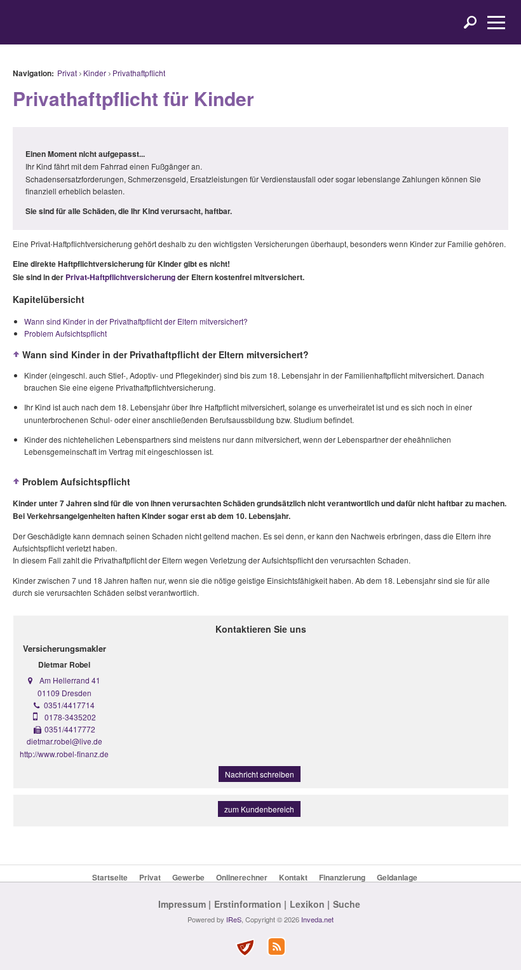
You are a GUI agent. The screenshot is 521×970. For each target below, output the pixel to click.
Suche (346, 904)
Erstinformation (247, 904)
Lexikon (307, 904)
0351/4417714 (69, 704)
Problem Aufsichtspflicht (65, 333)
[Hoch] (16, 354)
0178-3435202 (70, 716)
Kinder (94, 72)
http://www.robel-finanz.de (64, 753)
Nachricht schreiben (259, 774)
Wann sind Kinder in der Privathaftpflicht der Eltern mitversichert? (136, 321)
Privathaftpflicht (138, 72)
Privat (67, 72)
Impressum (182, 904)
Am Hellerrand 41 (69, 680)
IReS (233, 919)
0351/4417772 (69, 729)
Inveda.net (317, 919)
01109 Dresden (64, 692)
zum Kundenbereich (259, 809)
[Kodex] (244, 947)
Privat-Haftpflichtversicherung (120, 277)
